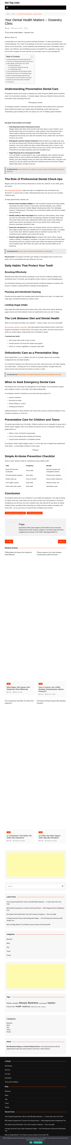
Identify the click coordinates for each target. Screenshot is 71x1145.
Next (61, 541)
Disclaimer (8, 1078)
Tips (26, 28)
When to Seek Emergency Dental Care (18, 75)
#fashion (9, 1003)
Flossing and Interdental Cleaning (19, 67)
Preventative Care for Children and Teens (19, 77)
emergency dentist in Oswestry (17, 327)
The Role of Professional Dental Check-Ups (20, 61)
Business (9, 939)
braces (20, 357)
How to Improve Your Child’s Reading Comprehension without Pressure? (51, 689)
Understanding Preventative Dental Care (19, 59)
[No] (69, 1140)
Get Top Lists (12, 2)
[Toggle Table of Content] (31, 56)
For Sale (7, 1074)
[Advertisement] (35, 864)
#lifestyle (23, 1003)
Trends (9, 955)
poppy (8, 28)
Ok (31, 1142)
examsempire (43, 1003)
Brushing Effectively (15, 65)
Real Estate (8, 1066)
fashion (51, 1003)
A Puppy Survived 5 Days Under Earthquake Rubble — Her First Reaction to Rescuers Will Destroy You (34, 919)
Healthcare (26, 1006)
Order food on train (36, 1006)
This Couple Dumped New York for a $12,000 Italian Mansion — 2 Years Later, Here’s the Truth (34, 903)
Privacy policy (38, 1142)
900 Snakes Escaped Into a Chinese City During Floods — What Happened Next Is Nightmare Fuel (35, 909)
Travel (8, 951)
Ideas (8, 943)
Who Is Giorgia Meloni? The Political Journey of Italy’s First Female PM (28, 924)
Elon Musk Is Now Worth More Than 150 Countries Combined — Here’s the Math (31, 914)
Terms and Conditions (11, 1082)
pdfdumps (43, 1006)
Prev (10, 541)
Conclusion (10, 82)
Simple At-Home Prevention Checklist (18, 79)
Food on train (11, 1006)
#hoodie (15, 1003)
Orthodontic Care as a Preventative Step (19, 73)
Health (18, 1006)
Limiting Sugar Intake (15, 69)
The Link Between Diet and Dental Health (19, 71)
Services (7, 1070)
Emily (9, 692)
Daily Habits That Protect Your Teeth (18, 63)
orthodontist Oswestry (14, 190)
